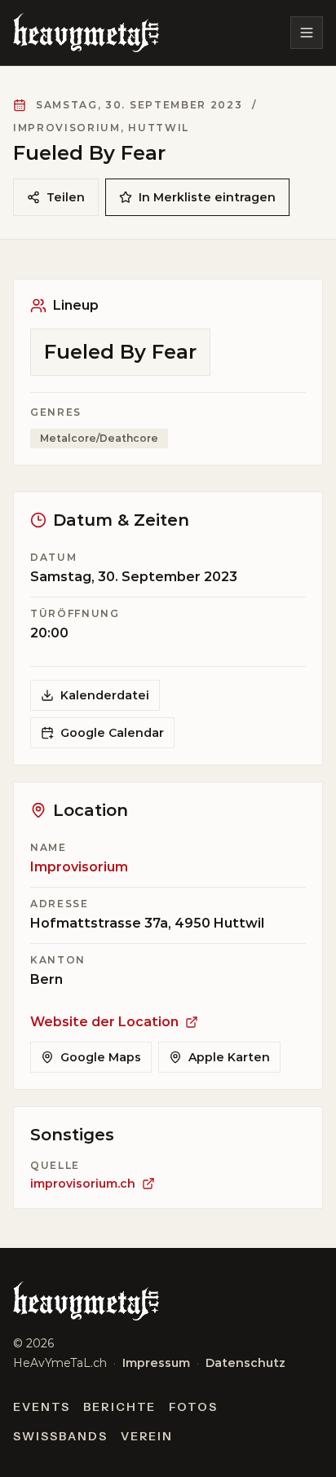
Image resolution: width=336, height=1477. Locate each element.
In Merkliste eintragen (207, 197)
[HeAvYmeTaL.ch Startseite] (86, 32)
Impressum (156, 1363)
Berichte (120, 1407)
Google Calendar (112, 732)
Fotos (193, 1407)
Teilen (65, 197)
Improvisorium (79, 867)
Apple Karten (229, 1057)
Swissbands (60, 1436)
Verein (147, 1436)
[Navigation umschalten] (306, 32)
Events (41, 1407)
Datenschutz (245, 1363)
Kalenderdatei (104, 695)
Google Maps (100, 1057)
